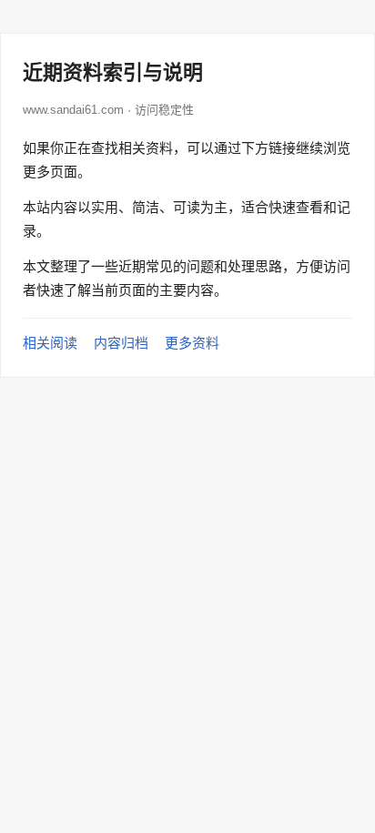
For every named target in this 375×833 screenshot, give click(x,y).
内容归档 (121, 342)
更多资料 (192, 342)
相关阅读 (50, 342)
